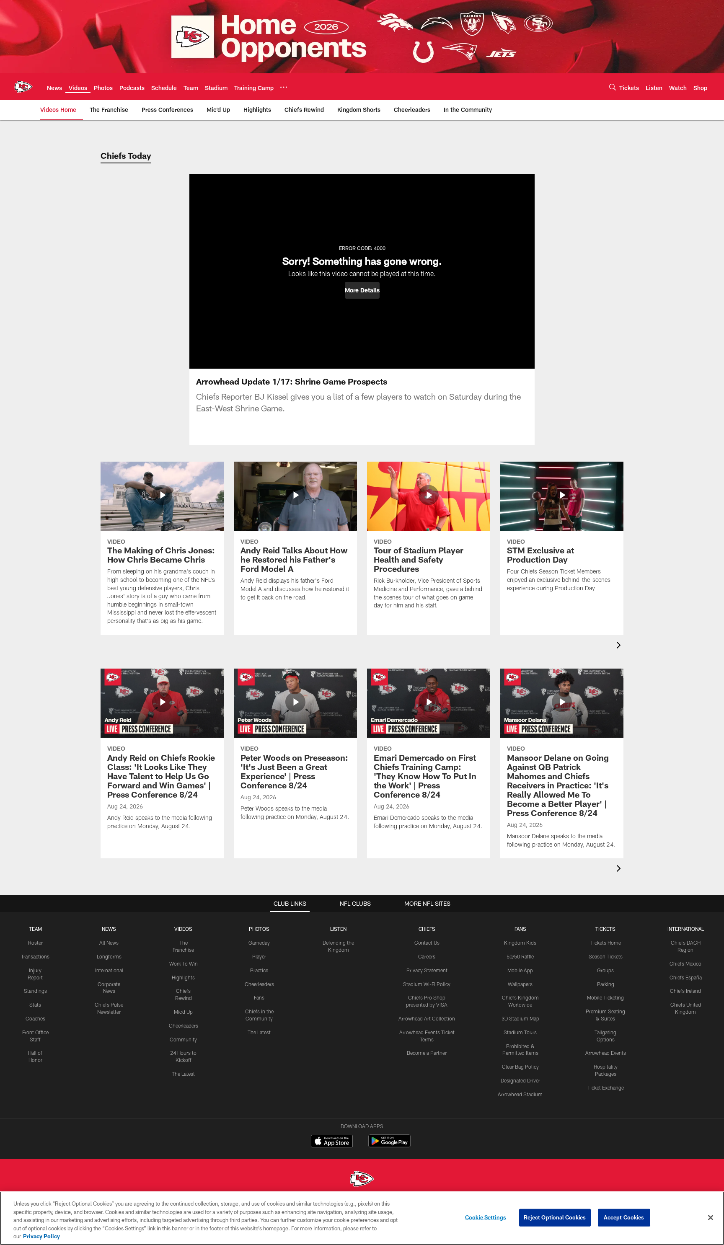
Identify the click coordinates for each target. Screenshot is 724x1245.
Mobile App (520, 970)
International (109, 970)
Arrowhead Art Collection (426, 1018)
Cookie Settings (485, 1217)
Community (183, 1039)
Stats (35, 1004)
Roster (35, 942)
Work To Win (183, 963)
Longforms (109, 956)
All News (109, 942)
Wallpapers (520, 984)
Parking (605, 984)
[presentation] (620, 646)
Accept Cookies (624, 1217)
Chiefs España (686, 977)
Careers (426, 956)
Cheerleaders (183, 1025)
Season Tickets (606, 956)
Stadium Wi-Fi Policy (426, 984)
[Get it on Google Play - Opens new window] (389, 1145)
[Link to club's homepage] (23, 87)
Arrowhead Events (605, 1053)
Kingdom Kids (520, 942)
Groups (605, 970)
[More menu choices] (283, 87)
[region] (362, 1218)
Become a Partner (427, 1053)
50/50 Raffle (520, 956)
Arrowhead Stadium (520, 1094)
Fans (259, 997)
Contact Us (427, 942)
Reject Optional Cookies (555, 1217)
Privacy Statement (426, 970)
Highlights (183, 977)
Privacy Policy (41, 1236)
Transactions (35, 956)
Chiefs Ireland (685, 991)
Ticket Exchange (605, 1087)
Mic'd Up (183, 1012)
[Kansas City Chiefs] (362, 1179)
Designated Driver (520, 1080)
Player (259, 956)
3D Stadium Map (520, 1018)
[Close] (710, 1218)
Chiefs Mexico (685, 963)
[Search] (612, 87)
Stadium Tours (520, 1032)
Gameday (259, 942)
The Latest (183, 1074)
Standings (35, 991)
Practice (259, 970)
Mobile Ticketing (605, 997)
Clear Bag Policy (520, 1066)
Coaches (35, 1018)
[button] (362, 290)
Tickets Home (605, 942)
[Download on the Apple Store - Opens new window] (332, 1142)
